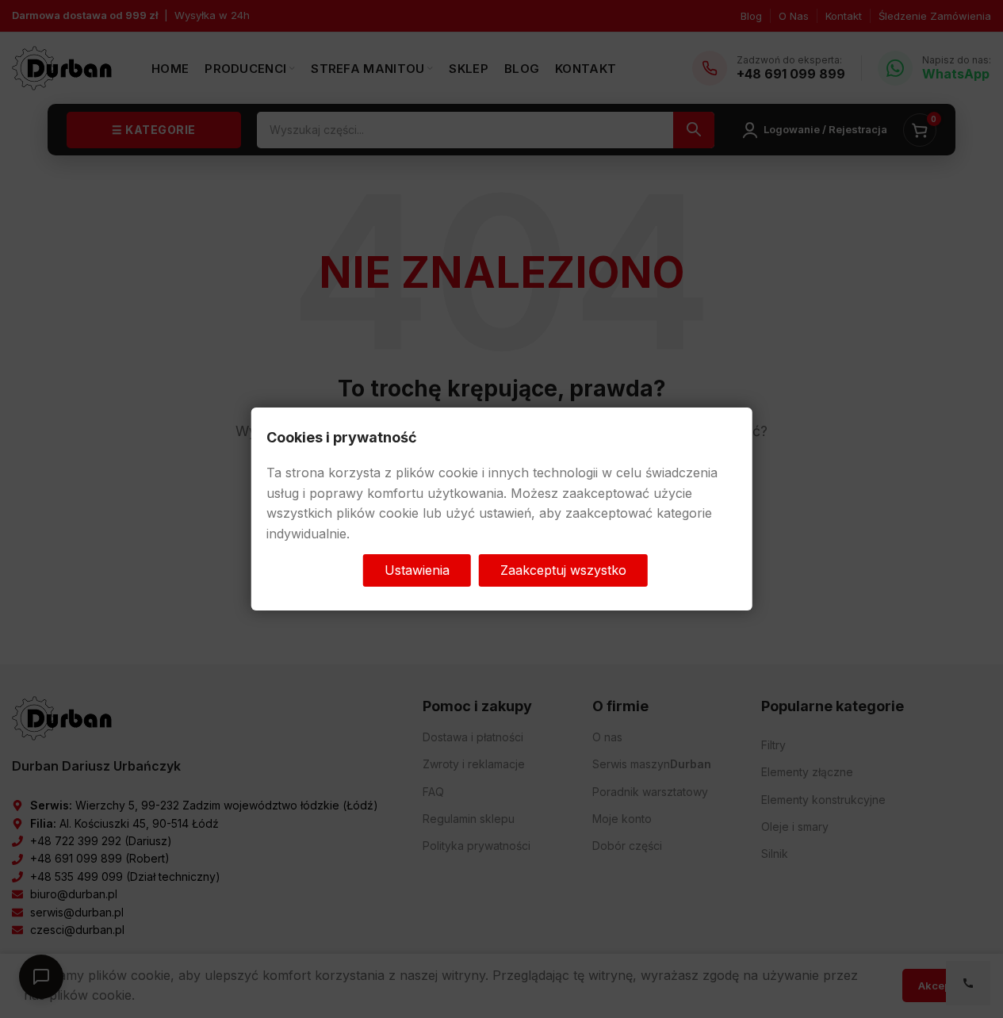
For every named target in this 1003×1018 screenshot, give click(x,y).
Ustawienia (417, 569)
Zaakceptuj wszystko (563, 569)
